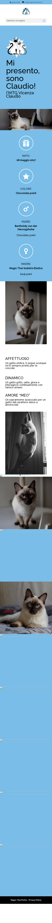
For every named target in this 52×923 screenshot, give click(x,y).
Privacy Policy (35, 919)
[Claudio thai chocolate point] (14, 476)
